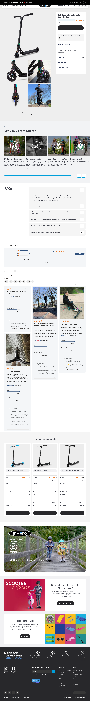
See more (9, 315)
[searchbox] (9, 271)
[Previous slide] (79, 176)
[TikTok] (13, 692)
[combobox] (22, 271)
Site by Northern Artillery (80, 697)
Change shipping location (76, 2)
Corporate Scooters (64, 683)
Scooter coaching (63, 676)
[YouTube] (17, 692)
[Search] (79, 6)
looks (11, 281)
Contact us (76, 676)
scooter (28, 281)
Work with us (62, 678)
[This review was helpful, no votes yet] (24, 328)
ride (32, 281)
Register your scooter (78, 678)
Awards (61, 674)
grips (24, 281)
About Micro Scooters (65, 670)
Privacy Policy (7, 697)
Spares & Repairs (77, 674)
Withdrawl (76, 686)
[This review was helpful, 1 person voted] (79, 369)
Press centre (62, 681)
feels (20, 281)
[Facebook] (5, 692)
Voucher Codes (77, 681)
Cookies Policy (26, 697)
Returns (75, 672)
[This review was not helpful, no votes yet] (27, 328)
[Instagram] (9, 692)
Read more (47, 338)
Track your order (77, 670)
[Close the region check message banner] (85, 2)
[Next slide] (84, 176)
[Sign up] (53, 671)
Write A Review (79, 253)
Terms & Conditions (16, 697)
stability (15, 281)
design (6, 281)
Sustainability (62, 672)
